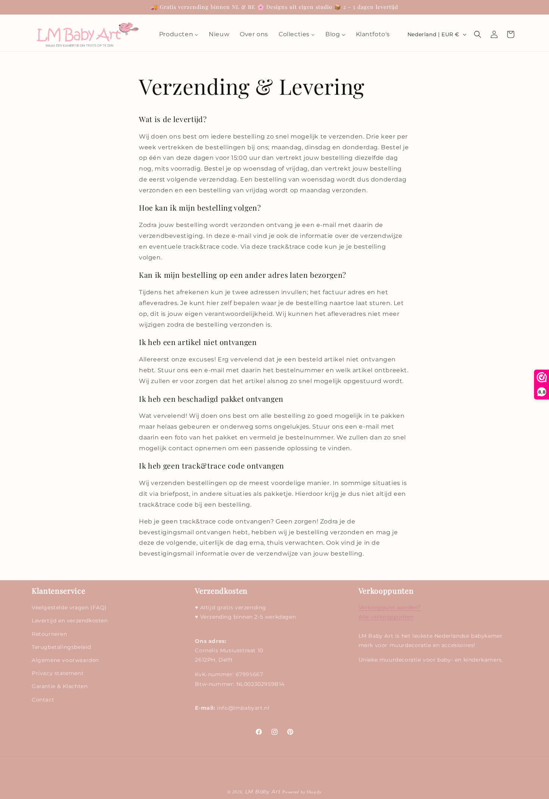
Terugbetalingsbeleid (61, 647)
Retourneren (49, 634)
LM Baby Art (263, 791)
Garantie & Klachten (59, 686)
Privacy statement (58, 673)
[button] (477, 34)
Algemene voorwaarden (65, 660)
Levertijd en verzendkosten (70, 621)
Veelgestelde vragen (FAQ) (69, 607)
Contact (43, 699)
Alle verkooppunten (386, 617)
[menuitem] (179, 34)
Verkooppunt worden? (390, 607)
